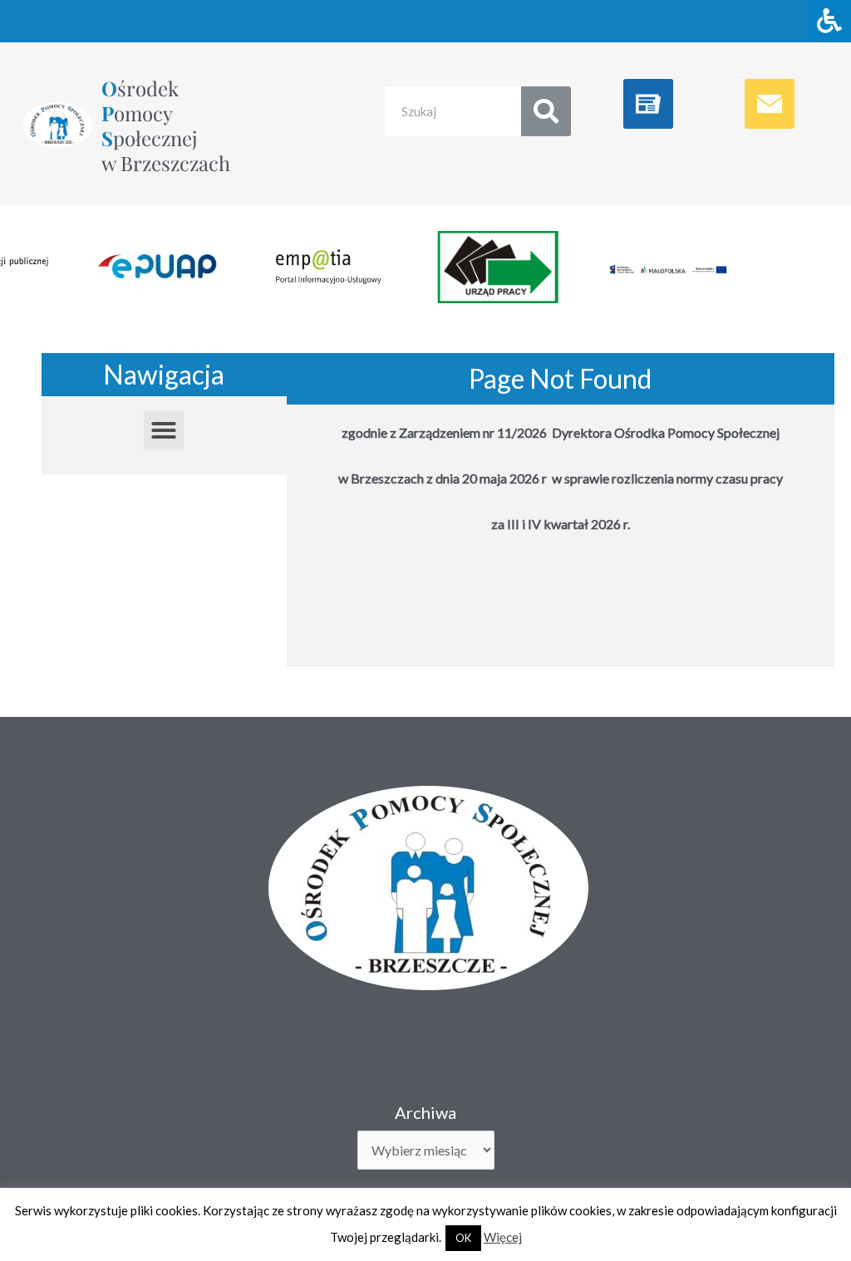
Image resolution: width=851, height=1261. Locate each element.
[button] (164, 430)
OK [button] (463, 1237)
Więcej (503, 1236)
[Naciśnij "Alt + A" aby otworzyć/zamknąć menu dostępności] (830, 21)
